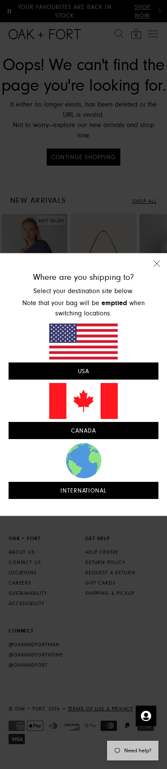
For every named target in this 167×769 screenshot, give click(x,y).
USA (83, 371)
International (83, 490)
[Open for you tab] (146, 716)
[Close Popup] (157, 269)
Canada (83, 431)
